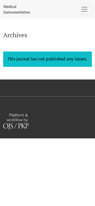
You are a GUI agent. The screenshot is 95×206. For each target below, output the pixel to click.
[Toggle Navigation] (84, 9)
